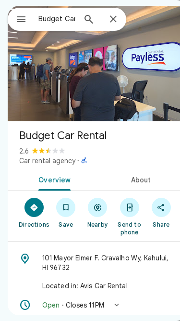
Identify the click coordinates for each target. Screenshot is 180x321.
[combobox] (56, 19)
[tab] (53, 179)
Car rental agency (47, 160)
